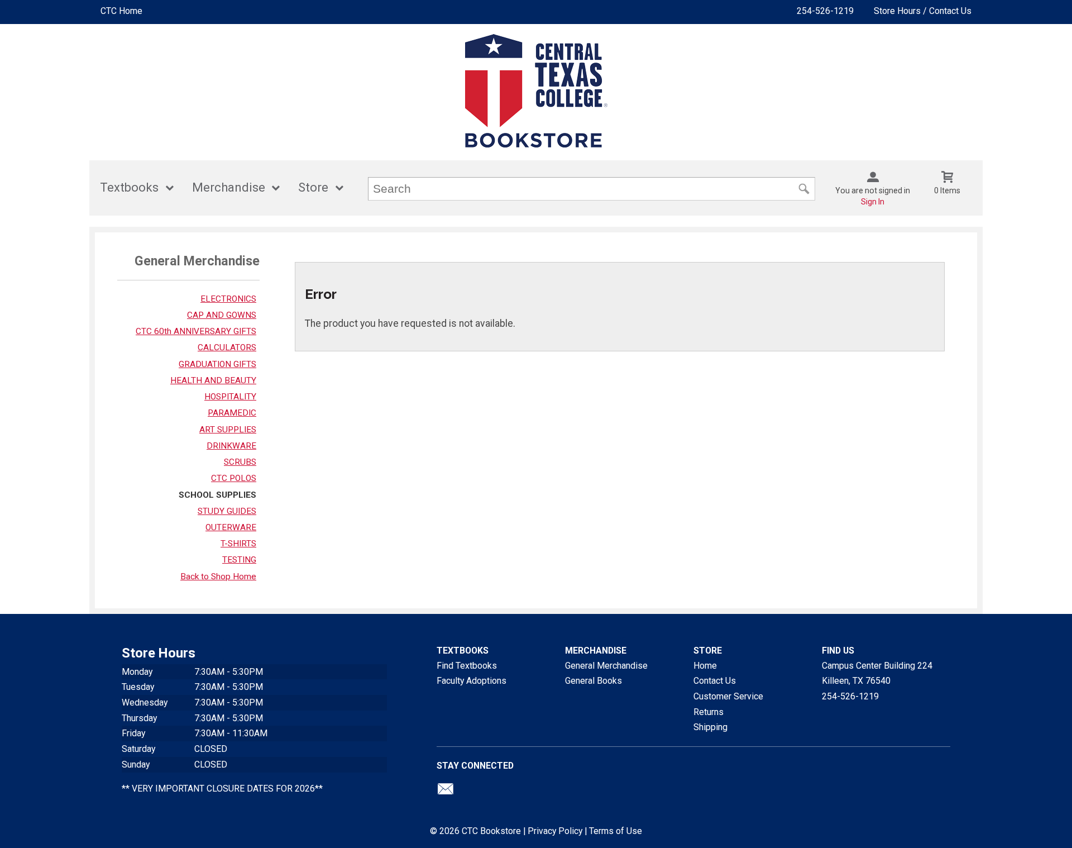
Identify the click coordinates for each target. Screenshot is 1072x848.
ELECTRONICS (228, 299)
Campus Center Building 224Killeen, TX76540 (877, 673)
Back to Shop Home (218, 576)
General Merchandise (606, 665)
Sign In (872, 201)
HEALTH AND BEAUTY (213, 380)
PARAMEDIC (232, 413)
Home (705, 665)
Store (313, 187)
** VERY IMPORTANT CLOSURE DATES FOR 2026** (222, 788)
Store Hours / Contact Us (923, 11)
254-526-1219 (825, 11)
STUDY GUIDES (227, 511)
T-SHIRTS (238, 544)
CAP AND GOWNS (221, 315)
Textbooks (129, 187)
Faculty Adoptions (471, 680)
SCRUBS (240, 462)
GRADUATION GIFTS (217, 364)
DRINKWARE (231, 446)
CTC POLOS (233, 478)
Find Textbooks (467, 665)
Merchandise (228, 187)
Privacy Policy (555, 831)
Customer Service (728, 696)
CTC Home (121, 11)
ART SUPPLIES (227, 430)
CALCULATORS (227, 347)
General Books (593, 680)
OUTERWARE (230, 527)
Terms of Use (615, 831)
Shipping (710, 727)
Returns (708, 712)
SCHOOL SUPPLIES (217, 495)
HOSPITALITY (230, 397)
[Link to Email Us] (445, 792)
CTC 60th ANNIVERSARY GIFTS (196, 331)
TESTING (239, 560)
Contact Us (714, 680)
